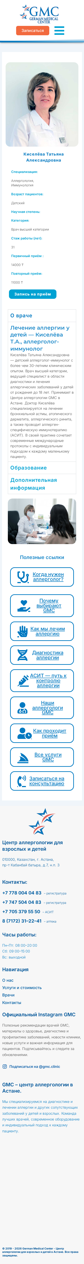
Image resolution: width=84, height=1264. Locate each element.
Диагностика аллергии (47, 655)
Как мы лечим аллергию (47, 631)
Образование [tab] (28, 468)
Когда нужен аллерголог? (48, 576)
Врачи (8, 995)
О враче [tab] (21, 315)
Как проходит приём (49, 733)
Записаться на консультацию (46, 780)
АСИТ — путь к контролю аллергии (48, 680)
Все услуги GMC (48, 757)
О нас (7, 980)
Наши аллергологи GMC (47, 707)
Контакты (11, 1002)
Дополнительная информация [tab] (33, 484)
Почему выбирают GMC (49, 605)
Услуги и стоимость (22, 987)
